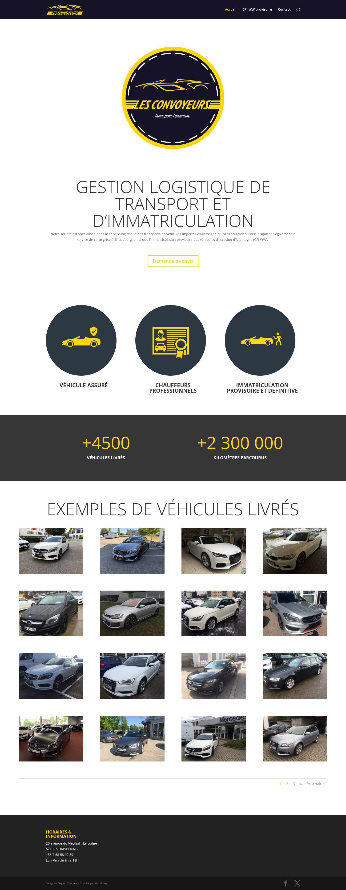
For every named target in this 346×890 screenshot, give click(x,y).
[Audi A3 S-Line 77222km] (295, 760)
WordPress (101, 883)
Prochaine (315, 783)
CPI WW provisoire (257, 10)
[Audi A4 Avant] (295, 697)
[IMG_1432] (51, 572)
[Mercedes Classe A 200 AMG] (51, 697)
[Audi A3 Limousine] (132, 697)
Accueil (230, 10)
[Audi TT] (213, 572)
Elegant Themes (67, 883)
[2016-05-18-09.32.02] (132, 760)
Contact (284, 10)
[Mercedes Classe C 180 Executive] (213, 697)
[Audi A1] (213, 635)
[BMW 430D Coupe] (295, 572)
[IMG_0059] (51, 760)
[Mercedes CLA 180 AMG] (51, 635)
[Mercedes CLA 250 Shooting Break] (295, 635)
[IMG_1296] (132, 572)
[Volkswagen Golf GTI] (132, 635)
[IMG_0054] (213, 760)
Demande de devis (173, 261)
